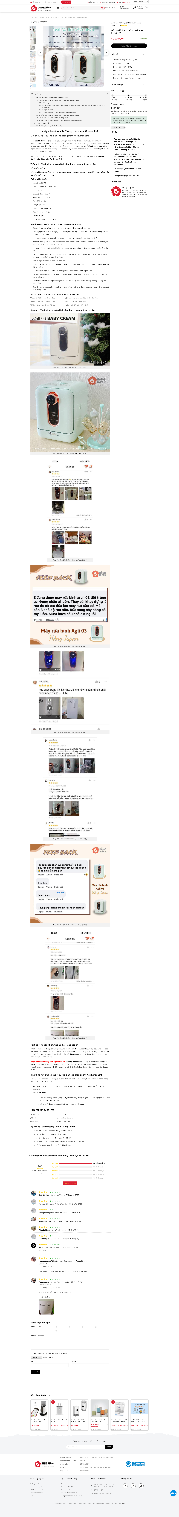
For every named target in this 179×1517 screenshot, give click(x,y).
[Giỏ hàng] (147, 7)
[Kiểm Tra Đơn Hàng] (121, 7)
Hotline (124, 2)
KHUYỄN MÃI (67, 2)
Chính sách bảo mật (37, 1490)
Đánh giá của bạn (36, 1328)
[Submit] (102, 8)
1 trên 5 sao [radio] (50, 1327)
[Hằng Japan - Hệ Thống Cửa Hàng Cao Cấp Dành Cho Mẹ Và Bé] (40, 8)
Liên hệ (32, 1496)
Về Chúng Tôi (93, 2)
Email (74, 1361)
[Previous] (40, 52)
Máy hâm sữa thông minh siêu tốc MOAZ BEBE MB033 (78, 1420)
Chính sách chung (67, 1484)
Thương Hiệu (109, 8)
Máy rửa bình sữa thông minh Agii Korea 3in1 (61, 224)
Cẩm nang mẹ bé (36, 1487)
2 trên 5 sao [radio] (63, 1327)
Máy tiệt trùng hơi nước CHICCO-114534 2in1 (119, 1420)
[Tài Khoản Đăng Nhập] (135, 8)
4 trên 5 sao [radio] (89, 1327)
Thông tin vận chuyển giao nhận (71, 1496)
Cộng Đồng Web (119, 1503)
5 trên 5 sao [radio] (50, 1331)
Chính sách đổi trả (118, 127)
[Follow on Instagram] (133, 1485)
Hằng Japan (61, 1114)
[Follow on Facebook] (125, 1485)
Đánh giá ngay (70, 1183)
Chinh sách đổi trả (67, 1490)
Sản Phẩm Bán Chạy (133, 23)
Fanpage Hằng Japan (64, 1121)
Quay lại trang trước (40, 22)
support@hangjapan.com (66, 1118)
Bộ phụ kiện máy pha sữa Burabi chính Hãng (139, 1420)
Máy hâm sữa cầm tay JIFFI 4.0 (59, 1420)
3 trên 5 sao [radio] (76, 1327)
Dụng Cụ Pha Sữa (46, 17)
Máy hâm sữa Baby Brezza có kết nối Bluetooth (38, 1420)
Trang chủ (34, 17)
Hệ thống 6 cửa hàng (108, 2)
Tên (32, 1361)
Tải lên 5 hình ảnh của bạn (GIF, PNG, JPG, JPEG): (49, 1353)
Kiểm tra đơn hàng (36, 1493)
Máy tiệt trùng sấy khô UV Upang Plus (99, 1420)
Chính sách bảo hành (68, 1487)
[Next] (106, 52)
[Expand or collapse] (107, 93)
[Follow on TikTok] (141, 1485)
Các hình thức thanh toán (69, 1493)
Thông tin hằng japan (37, 1484)
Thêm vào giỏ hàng (129, 46)
